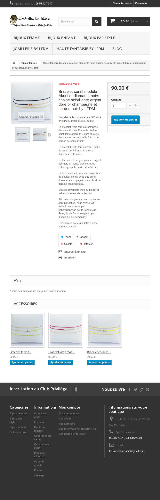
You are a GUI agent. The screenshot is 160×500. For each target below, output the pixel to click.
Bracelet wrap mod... (61, 352)
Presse (38, 470)
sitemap (39, 475)
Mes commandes (69, 413)
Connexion (141, 3)
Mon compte (69, 407)
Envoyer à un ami (75, 251)
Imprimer (70, 257)
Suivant (49, 135)
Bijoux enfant (62, 37)
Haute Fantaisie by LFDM (80, 48)
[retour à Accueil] (14, 63)
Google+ (68, 243)
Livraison (39, 422)
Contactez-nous (122, 3)
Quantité (116, 99)
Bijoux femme (27, 37)
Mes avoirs (65, 418)
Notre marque (18, 432)
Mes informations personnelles (77, 428)
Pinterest (87, 243)
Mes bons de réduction (72, 433)
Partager (83, 236)
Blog (117, 48)
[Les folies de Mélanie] (31, 21)
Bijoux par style (99, 37)
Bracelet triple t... (20, 352)
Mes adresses (67, 423)
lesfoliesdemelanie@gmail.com (126, 451)
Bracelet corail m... (99, 352)
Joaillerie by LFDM (31, 48)
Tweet (67, 236)
